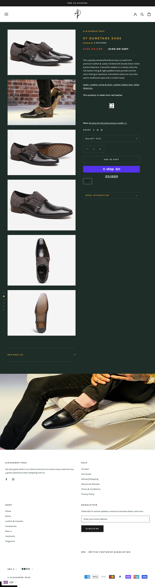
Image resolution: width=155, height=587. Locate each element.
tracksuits (10, 536)
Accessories (10, 526)
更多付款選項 (111, 176)
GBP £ (11, 569)
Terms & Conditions (90, 489)
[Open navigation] (6, 14)
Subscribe (92, 529)
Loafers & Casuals (14, 521)
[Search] (142, 14)
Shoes (8, 511)
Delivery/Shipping (89, 479)
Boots (8, 516)
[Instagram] (13, 479)
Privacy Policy (87, 494)
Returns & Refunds (90, 484)
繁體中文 (26, 569)
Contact (85, 469)
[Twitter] (98, 130)
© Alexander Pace (19, 577)
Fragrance (10, 541)
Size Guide (86, 474)
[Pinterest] (101, 130)
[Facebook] (94, 130)
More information (97, 195)
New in (8, 531)
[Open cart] (149, 14)
